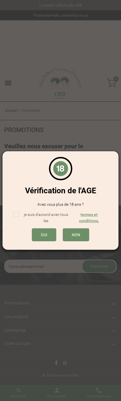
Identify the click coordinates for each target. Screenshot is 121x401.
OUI (44, 235)
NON (76, 235)
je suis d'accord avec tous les (56, 217)
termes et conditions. (89, 217)
